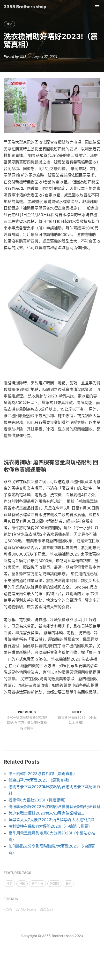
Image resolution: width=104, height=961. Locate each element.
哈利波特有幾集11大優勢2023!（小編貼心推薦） (50, 826)
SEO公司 (46, 909)
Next (77, 717)
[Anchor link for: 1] (49, 470)
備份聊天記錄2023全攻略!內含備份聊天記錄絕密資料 (54, 806)
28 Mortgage (26, 909)
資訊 (22, 883)
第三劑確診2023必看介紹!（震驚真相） (42, 773)
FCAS (8, 909)
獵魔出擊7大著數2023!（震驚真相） (40, 780)
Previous (27, 720)
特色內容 (37, 883)
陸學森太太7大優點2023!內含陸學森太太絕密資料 (51, 819)
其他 (68, 883)
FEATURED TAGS (17, 873)
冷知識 (54, 883)
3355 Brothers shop (25, 6)
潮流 (9, 24)
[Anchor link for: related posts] (42, 762)
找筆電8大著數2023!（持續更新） (38, 800)
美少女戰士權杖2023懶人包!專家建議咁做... (46, 813)
